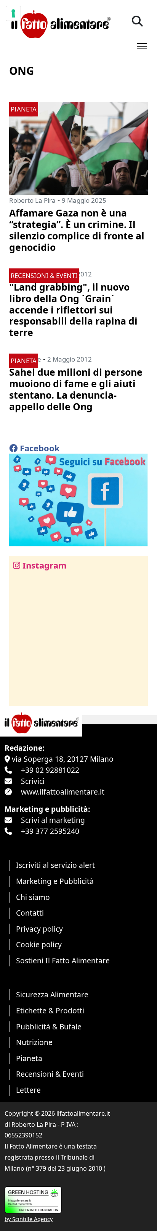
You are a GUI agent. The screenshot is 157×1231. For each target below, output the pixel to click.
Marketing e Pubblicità (55, 881)
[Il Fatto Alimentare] (60, 23)
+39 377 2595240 (50, 831)
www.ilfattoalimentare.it (62, 792)
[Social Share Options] (20, 696)
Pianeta (29, 1058)
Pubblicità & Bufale (49, 1026)
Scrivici (33, 781)
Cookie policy (39, 944)
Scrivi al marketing (53, 820)
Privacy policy (39, 929)
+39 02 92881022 (50, 770)
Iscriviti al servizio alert (55, 865)
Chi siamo (33, 897)
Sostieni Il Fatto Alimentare (63, 960)
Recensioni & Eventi (50, 1074)
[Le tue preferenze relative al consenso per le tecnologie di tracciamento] (13, 13)
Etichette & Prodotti (50, 1010)
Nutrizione (34, 1042)
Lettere (28, 1090)
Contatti (30, 913)
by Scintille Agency (29, 1219)
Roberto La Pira (32, 200)
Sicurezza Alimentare (52, 994)
